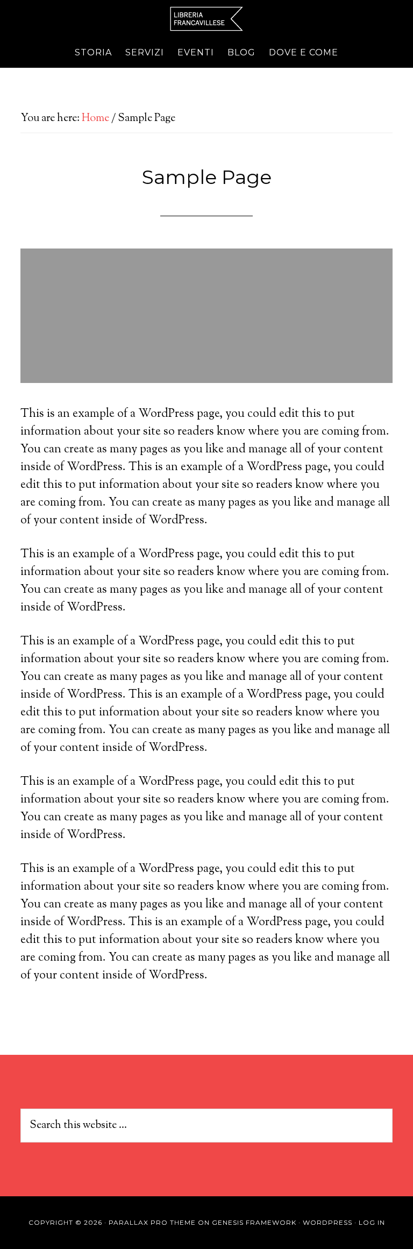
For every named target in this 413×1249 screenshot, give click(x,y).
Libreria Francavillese (206, 19)
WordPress (327, 1222)
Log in (372, 1222)
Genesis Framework (254, 1222)
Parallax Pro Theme (152, 1222)
